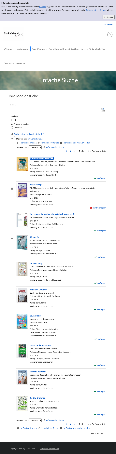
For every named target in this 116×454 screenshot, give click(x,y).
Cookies (42, 6)
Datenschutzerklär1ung (96, 10)
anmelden (108, 24)
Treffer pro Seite (99, 151)
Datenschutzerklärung (49, 448)
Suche (13, 104)
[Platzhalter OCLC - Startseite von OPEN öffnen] (13, 34)
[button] (109, 34)
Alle (15, 120)
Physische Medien (21, 124)
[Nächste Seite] (70, 151)
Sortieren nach (22, 147)
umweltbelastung (35, 139)
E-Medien (18, 127)
